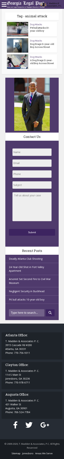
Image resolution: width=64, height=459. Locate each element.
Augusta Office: (17, 394)
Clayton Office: (16, 365)
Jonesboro (27, 453)
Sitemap (16, 453)
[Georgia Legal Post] (49, 4)
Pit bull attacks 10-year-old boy (39, 29)
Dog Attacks (36, 24)
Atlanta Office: (16, 335)
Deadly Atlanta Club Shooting (25, 258)
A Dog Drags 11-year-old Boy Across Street (42, 62)
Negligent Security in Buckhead (26, 291)
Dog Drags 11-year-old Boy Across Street (42, 45)
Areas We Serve (44, 453)
